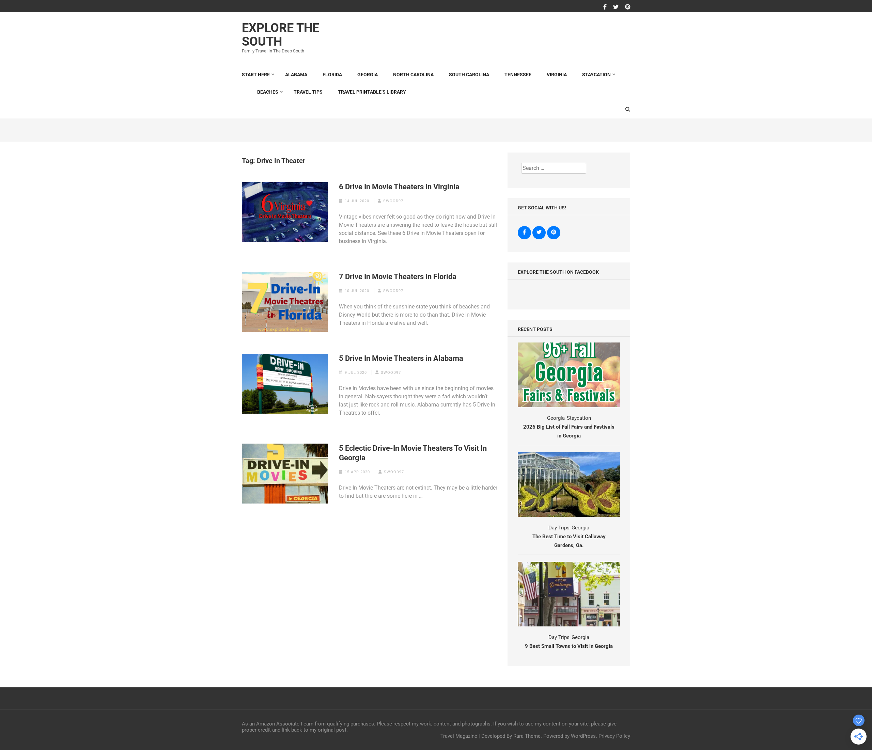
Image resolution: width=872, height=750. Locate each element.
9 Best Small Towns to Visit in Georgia (569, 646)
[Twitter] (616, 7)
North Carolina (413, 74)
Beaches (267, 92)
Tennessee (517, 74)
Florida (332, 74)
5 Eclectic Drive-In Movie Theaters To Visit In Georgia (413, 453)
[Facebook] (605, 7)
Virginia (557, 74)
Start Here (256, 74)
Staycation (596, 74)
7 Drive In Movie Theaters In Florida (397, 276)
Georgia (367, 74)
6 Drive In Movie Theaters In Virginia (399, 186)
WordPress (583, 736)
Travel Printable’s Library (372, 92)
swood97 (393, 201)
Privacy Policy (614, 736)
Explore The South (280, 35)
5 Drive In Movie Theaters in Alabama (401, 358)
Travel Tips (308, 92)
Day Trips (559, 528)
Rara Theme (527, 736)
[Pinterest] (627, 7)
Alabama (296, 74)
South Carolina (469, 74)
